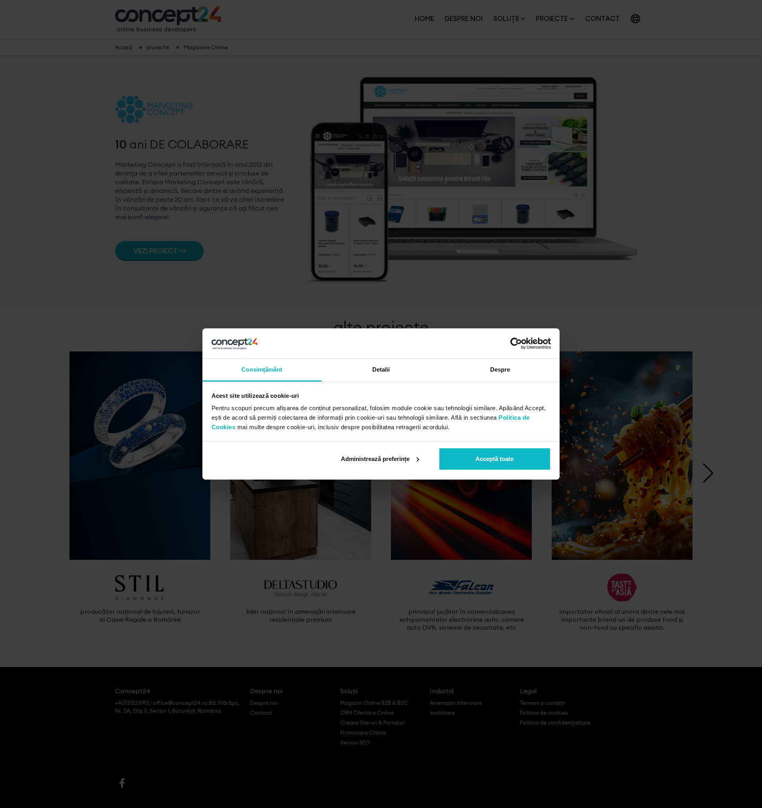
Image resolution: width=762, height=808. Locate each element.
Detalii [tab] (381, 369)
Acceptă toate (494, 458)
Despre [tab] (500, 369)
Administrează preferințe (375, 458)
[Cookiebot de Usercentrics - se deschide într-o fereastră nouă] (516, 343)
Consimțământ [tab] (261, 369)
